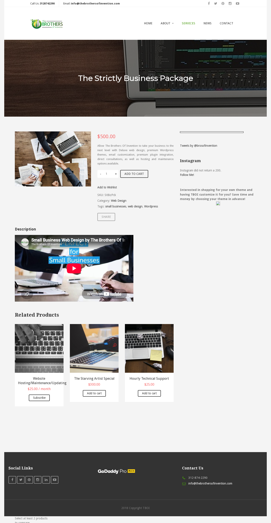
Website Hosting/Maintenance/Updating (39, 381)
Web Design (118, 200)
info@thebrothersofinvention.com (210, 483)
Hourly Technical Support (149, 379)
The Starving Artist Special (94, 379)
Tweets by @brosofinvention (198, 145)
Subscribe (39, 397)
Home (148, 23)
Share (106, 216)
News (207, 23)
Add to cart (134, 173)
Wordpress (151, 206)
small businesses (115, 206)
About (165, 23)
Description (25, 229)
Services (188, 23)
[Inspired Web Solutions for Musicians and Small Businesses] (47, 23)
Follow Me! (187, 175)
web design (135, 206)
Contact (226, 23)
